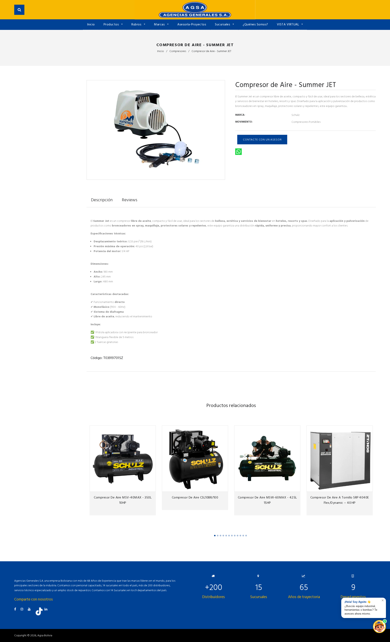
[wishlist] (136, 487)
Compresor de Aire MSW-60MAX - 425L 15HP (267, 500)
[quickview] (151, 487)
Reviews (129, 199)
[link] (143, 487)
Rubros (136, 24)
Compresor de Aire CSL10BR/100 (195, 497)
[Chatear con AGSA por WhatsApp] (379, 626)
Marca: (240, 115)
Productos (112, 24)
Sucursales (223, 24)
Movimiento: (243, 122)
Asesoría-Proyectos (191, 24)
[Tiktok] (40, 614)
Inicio (91, 24)
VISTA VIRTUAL (288, 24)
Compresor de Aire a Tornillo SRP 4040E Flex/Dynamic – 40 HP (339, 500)
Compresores (177, 51)
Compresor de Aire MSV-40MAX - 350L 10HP (123, 500)
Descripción (102, 199)
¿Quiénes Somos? (255, 24)
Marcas (160, 24)
